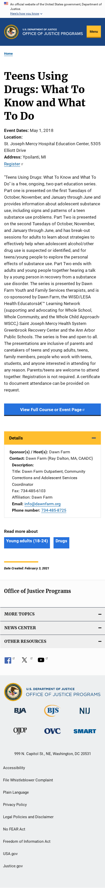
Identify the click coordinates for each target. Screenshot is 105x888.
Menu (94, 31)
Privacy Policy (15, 804)
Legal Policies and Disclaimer (28, 817)
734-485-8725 (53, 510)
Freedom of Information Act (26, 841)
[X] (26, 661)
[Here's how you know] (52, 9)
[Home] (53, 32)
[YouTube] (42, 661)
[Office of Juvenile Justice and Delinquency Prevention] (20, 735)
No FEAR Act (14, 829)
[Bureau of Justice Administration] (20, 714)
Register (12, 163)
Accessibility (14, 768)
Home (8, 53)
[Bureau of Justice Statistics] (52, 718)
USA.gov (10, 853)
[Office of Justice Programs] (11, 32)
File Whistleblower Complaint (28, 780)
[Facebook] (9, 661)
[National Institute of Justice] (85, 715)
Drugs (61, 540)
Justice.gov (13, 866)
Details (16, 438)
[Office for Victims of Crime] (52, 734)
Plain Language (16, 792)
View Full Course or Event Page (51, 409)
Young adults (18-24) (27, 540)
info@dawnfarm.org (42, 503)
